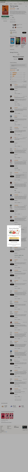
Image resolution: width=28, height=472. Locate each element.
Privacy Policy (14, 245)
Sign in (16, 242)
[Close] (20, 226)
